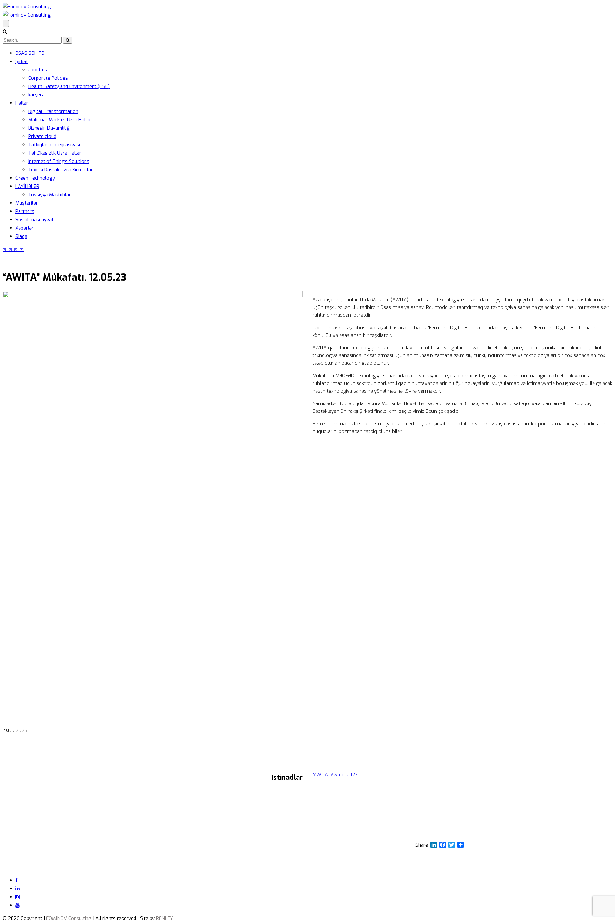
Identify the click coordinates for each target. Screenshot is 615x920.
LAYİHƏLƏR (27, 186)
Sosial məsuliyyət (34, 219)
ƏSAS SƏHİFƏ (29, 53)
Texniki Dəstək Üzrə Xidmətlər (60, 170)
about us (37, 70)
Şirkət (21, 61)
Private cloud (42, 136)
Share (421, 845)
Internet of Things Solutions (58, 161)
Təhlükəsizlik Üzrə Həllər (54, 153)
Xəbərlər (24, 228)
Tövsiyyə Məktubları (50, 194)
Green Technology (35, 178)
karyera (36, 95)
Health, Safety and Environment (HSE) (69, 86)
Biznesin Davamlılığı (49, 128)
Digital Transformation (53, 111)
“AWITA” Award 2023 (335, 774)
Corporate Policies (48, 78)
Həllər (21, 103)
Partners (24, 211)
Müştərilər (26, 203)
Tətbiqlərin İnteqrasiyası (54, 145)
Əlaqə (21, 236)
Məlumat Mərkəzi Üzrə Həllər (59, 120)
